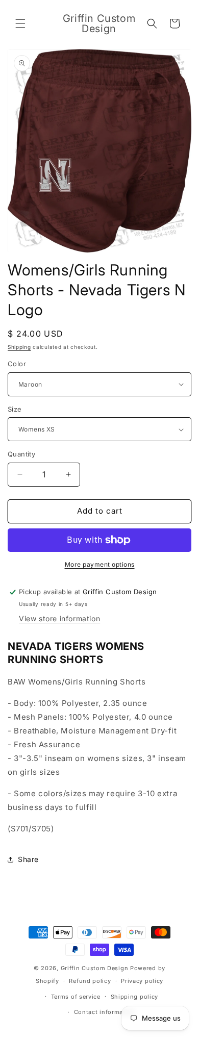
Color (17, 364)
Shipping (19, 347)
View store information (59, 618)
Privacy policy (142, 980)
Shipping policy (135, 996)
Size (15, 409)
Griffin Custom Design (95, 968)
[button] (20, 23)
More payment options (100, 564)
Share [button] (28, 859)
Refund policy (90, 980)
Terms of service (76, 996)
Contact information (104, 1012)
